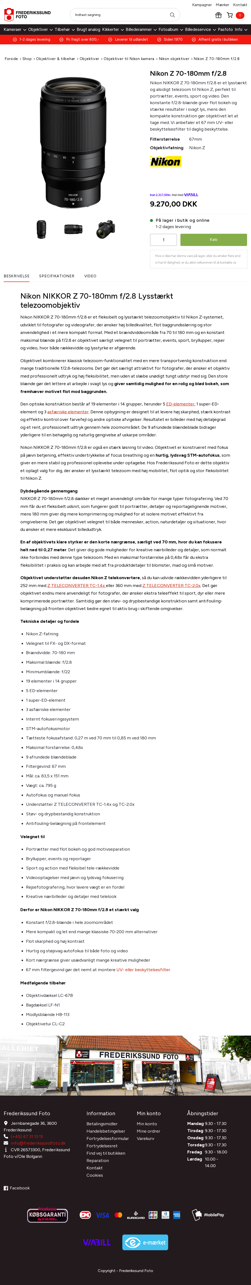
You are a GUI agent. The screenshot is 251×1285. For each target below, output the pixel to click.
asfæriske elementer (68, 412)
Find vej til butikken (106, 1153)
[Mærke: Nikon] (165, 161)
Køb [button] (213, 239)
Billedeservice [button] (198, 29)
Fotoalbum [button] (168, 29)
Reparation (98, 1160)
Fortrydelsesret (102, 1146)
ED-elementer (180, 404)
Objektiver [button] (38, 29)
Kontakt (240, 4)
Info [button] (238, 29)
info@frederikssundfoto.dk (38, 1143)
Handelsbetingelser (106, 1131)
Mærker (222, 4)
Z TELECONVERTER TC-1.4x (76, 585)
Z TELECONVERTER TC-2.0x (171, 585)
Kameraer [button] (12, 29)
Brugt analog (88, 29)
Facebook (20, 1188)
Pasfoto (225, 29)
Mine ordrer (148, 1131)
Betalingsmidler (102, 1123)
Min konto (147, 1123)
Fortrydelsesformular (108, 1138)
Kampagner (202, 4)
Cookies (95, 1175)
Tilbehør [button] (62, 29)
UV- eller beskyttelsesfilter (143, 969)
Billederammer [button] (139, 29)
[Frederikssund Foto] (27, 14)
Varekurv (145, 1138)
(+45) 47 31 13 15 (27, 1136)
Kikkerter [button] (110, 29)
